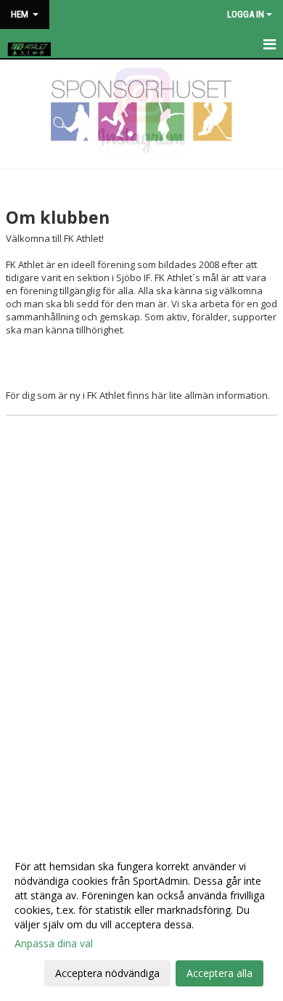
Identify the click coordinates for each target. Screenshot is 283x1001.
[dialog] (141, 919)
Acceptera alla (219, 973)
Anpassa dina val (54, 943)
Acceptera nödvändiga (107, 973)
